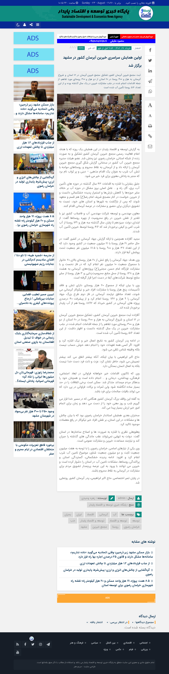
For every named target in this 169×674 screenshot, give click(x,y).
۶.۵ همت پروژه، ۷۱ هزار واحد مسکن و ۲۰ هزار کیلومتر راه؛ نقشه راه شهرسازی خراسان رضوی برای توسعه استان (112, 583)
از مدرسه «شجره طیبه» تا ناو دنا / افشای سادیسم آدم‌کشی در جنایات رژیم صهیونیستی (34, 259)
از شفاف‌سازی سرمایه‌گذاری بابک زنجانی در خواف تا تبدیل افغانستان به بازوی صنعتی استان (34, 337)
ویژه (105, 649)
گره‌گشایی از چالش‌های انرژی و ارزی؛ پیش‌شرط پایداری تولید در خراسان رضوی (108, 572)
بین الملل (110, 643)
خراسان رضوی (132, 527)
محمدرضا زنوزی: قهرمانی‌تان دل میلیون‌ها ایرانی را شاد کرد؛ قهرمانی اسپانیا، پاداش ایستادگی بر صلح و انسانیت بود (34, 379)
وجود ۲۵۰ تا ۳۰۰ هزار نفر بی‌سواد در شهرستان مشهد (34, 413)
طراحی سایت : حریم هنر (84, 666)
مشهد (84, 527)
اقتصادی (127, 643)
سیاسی (94, 643)
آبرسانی (103, 514)
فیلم (131, 649)
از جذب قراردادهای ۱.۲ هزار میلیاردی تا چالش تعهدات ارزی (115, 563)
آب (114, 514)
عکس (118, 649)
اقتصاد (90, 514)
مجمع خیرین (100, 527)
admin (121, 498)
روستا (115, 527)
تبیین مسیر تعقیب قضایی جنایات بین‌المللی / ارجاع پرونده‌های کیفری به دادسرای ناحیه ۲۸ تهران (36, 301)
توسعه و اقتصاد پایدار (92, 521)
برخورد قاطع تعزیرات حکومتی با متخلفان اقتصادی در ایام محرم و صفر (34, 449)
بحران (68, 514)
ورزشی (144, 649)
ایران (79, 514)
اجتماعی (144, 643)
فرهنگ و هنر (76, 643)
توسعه (136, 521)
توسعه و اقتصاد (118, 521)
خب (72, 521)
